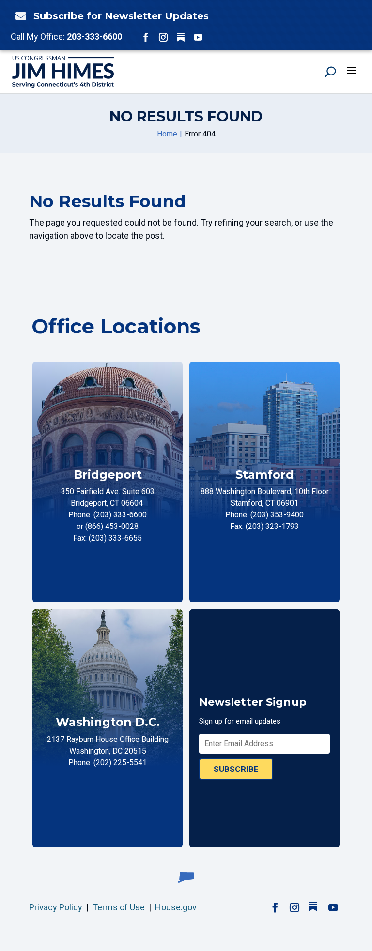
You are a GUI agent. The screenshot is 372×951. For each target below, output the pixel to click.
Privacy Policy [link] (55, 907)
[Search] (330, 71)
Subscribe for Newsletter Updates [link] (121, 16)
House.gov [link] (176, 907)
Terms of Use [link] (119, 907)
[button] (146, 37)
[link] (18, 16)
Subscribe (236, 769)
